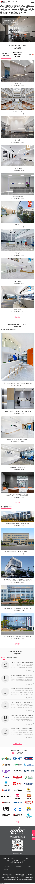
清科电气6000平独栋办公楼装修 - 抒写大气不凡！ (17, 551)
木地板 (29, 866)
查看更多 (17, 743)
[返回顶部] (33, 838)
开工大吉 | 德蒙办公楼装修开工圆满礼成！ (21, 675)
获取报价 (16, 860)
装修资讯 (9, 657)
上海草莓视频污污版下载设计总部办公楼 (17, 495)
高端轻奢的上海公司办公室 (17, 467)
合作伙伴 (12, 858)
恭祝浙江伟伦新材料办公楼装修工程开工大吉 (22, 715)
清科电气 (17, 253)
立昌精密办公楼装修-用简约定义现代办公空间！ (17, 523)
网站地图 (2, 883)
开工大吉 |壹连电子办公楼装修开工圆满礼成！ (22, 702)
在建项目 (3, 657)
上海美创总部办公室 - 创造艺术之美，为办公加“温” (17, 411)
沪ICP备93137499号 (29, 877)
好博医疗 (17, 224)
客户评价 (28, 858)
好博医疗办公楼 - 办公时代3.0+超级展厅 (17, 439)
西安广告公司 (7, 866)
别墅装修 (6, 869)
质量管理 (9, 860)
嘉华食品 (17, 140)
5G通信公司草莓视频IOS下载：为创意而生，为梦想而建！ (18, 383)
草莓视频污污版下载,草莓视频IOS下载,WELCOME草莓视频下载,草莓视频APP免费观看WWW (17, 9)
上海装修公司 (19, 866)
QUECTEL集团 (17, 281)
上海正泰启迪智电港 (17, 196)
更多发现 (24, 860)
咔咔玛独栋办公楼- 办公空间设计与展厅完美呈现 (17, 636)
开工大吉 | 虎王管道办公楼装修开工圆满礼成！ (22, 729)
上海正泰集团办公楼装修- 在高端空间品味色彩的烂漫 (17, 580)
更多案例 (17, 317)
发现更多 (17, 502)
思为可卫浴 (17, 83)
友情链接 (5, 858)
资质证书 (20, 858)
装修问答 (15, 657)
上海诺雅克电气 (17, 168)
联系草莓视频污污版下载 (16, 862)
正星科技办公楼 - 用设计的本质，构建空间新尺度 (17, 608)
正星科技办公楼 (17, 111)
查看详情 (30, 670)
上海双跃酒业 (17, 309)
